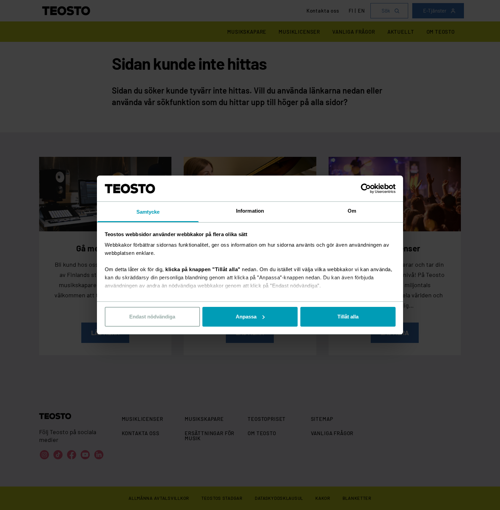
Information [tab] (250, 211)
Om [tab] (352, 211)
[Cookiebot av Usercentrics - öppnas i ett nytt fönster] (366, 188)
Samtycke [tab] (148, 212)
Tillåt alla (348, 316)
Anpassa (246, 316)
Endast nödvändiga (152, 316)
